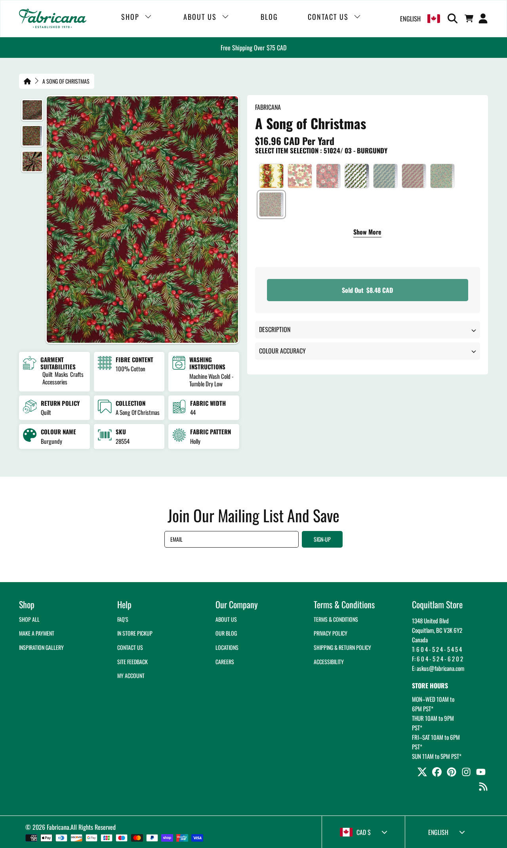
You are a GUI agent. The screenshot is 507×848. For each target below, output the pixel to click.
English (410, 18)
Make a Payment (36, 633)
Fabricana (58, 827)
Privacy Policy (330, 633)
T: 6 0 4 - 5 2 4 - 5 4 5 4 (437, 649)
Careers (224, 661)
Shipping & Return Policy (342, 647)
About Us (226, 619)
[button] (453, 18)
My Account (131, 675)
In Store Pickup (134, 633)
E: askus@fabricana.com (438, 668)
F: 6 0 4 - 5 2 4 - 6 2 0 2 (437, 658)
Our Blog (226, 633)
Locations (226, 647)
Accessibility (329, 661)
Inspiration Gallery (41, 647)
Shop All (29, 619)
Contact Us (130, 647)
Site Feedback (132, 661)
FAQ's (122, 619)
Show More (367, 233)
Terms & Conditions (336, 619)
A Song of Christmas (66, 81)
